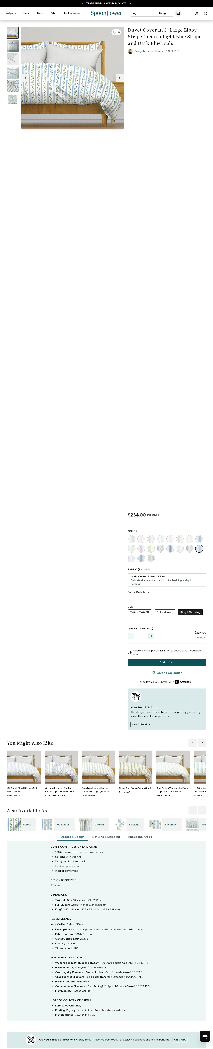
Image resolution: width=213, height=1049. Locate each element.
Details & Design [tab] (72, 837)
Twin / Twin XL (140, 612)
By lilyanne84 (125, 792)
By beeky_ (198, 795)
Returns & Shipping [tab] (106, 837)
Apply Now (180, 1039)
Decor (40, 13)
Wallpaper (11, 13)
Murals (26, 13)
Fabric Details (139, 592)
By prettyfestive (163, 795)
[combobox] (165, 13)
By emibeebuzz (14, 795)
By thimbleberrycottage (55, 795)
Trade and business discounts (106, 3)
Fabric (54, 13)
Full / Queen (165, 612)
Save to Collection (167, 673)
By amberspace (88, 795)
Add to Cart (167, 662)
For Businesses (72, 13)
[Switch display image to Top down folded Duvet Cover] (13, 99)
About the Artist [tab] (140, 837)
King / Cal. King (190, 612)
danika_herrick (155, 51)
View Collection (141, 724)
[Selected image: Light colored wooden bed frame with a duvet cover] (13, 33)
